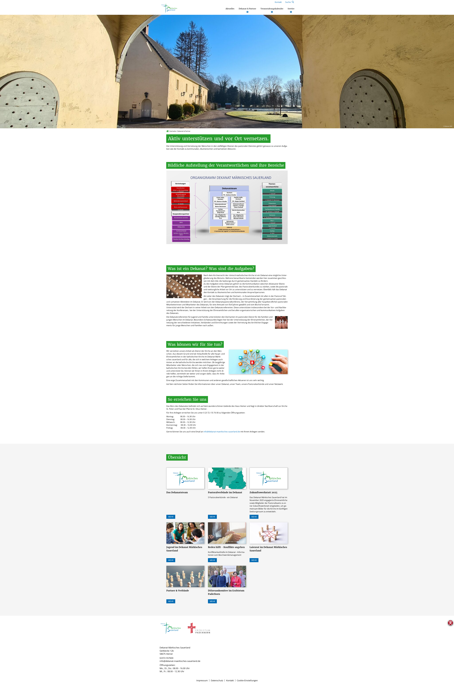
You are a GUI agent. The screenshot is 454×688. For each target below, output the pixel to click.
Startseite (172, 131)
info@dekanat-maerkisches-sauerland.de (222, 431)
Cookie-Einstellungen (247, 680)
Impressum (202, 680)
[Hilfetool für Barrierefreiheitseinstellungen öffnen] (450, 622)
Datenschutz (217, 680)
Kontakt (230, 680)
